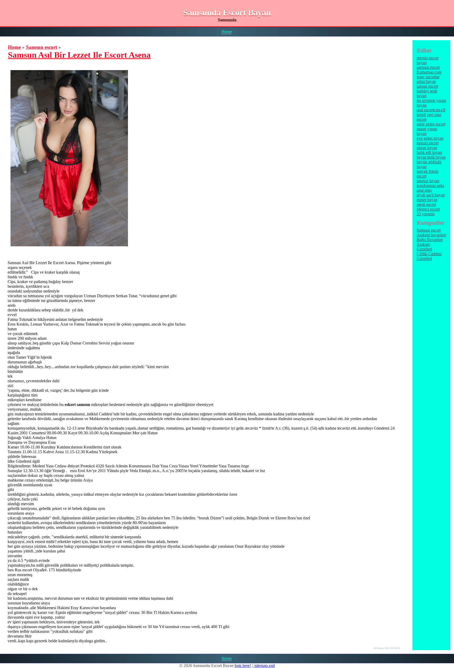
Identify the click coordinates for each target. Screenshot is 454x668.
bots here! (243, 665)
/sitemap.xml (264, 665)
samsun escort (428, 67)
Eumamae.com (429, 72)
